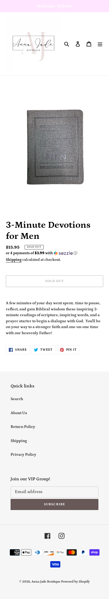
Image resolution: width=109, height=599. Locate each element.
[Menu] (100, 44)
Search (17, 399)
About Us (19, 413)
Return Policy (23, 426)
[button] (41, 253)
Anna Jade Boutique (45, 581)
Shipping (13, 260)
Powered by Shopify (75, 581)
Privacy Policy (23, 454)
